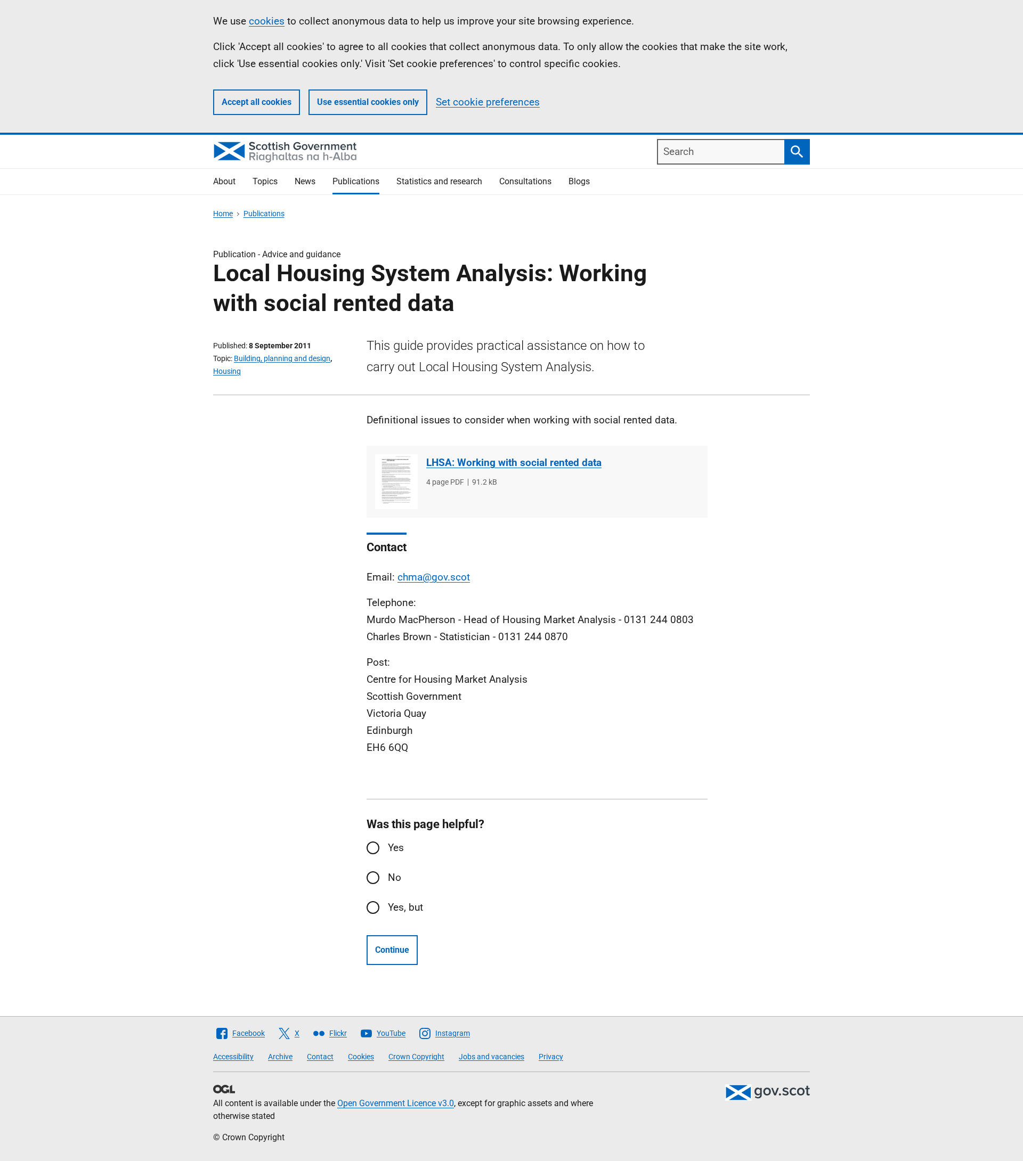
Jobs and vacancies (491, 1056)
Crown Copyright (416, 1056)
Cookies (361, 1056)
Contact (320, 1056)
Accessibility (233, 1056)
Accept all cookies (256, 102)
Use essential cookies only (368, 102)
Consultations (525, 181)
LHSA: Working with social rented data (514, 462)
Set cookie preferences (488, 102)
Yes (396, 847)
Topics (265, 181)
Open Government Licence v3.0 (395, 1103)
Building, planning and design (282, 358)
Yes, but (405, 907)
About (224, 181)
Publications (355, 181)
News (305, 181)
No (394, 877)
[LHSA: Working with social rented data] (396, 481)
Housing (227, 371)
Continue (392, 950)
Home (223, 213)
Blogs (579, 181)
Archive (280, 1056)
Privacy (551, 1056)
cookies (267, 21)
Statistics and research (439, 181)
